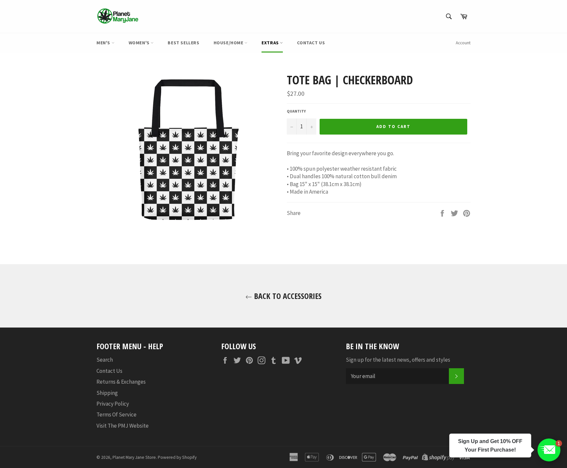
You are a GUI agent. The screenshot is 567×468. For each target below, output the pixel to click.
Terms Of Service (116, 414)
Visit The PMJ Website (122, 425)
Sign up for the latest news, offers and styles (398, 359)
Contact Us (311, 43)
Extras (271, 43)
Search (104, 359)
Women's (140, 43)
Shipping (107, 392)
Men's (104, 43)
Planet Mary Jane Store (134, 457)
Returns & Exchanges (121, 381)
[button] (548, 449)
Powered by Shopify (177, 457)
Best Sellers (183, 43)
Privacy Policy (112, 403)
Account (463, 43)
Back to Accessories (287, 295)
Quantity (296, 111)
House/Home (229, 43)
